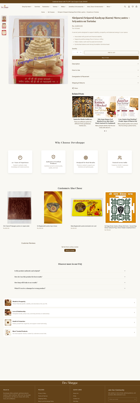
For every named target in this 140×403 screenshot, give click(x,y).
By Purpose (51, 12)
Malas (63, 6)
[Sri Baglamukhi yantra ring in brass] (53, 207)
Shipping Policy (42, 398)
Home (43, 12)
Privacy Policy (42, 393)
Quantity (74, 48)
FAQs (74, 396)
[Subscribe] (135, 399)
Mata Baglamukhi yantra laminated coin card (83, 226)
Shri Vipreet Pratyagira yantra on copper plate (16, 226)
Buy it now (105, 57)
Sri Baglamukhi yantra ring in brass (47, 226)
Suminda (37, 6)
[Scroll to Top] (137, 394)
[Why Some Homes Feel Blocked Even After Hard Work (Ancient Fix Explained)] (105, 106)
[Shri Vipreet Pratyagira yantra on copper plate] (19, 207)
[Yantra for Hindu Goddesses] (82, 106)
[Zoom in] (64, 19)
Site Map (75, 401)
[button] (104, 130)
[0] (136, 6)
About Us (75, 393)
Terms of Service (42, 396)
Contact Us (76, 398)
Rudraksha (45, 6)
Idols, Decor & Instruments (95, 6)
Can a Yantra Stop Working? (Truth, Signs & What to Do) (127, 120)
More (108, 6)
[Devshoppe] (5, 6)
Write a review (70, 250)
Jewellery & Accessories (76, 6)
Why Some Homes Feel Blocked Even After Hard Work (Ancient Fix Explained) (105, 121)
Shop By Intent (26, 6)
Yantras (55, 6)
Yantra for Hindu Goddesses (82, 119)
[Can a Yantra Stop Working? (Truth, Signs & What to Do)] (127, 106)
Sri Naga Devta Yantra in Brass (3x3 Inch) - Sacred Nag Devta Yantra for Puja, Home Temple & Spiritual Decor (120, 226)
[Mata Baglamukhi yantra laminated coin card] (87, 207)
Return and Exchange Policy (46, 401)
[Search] (125, 6)
